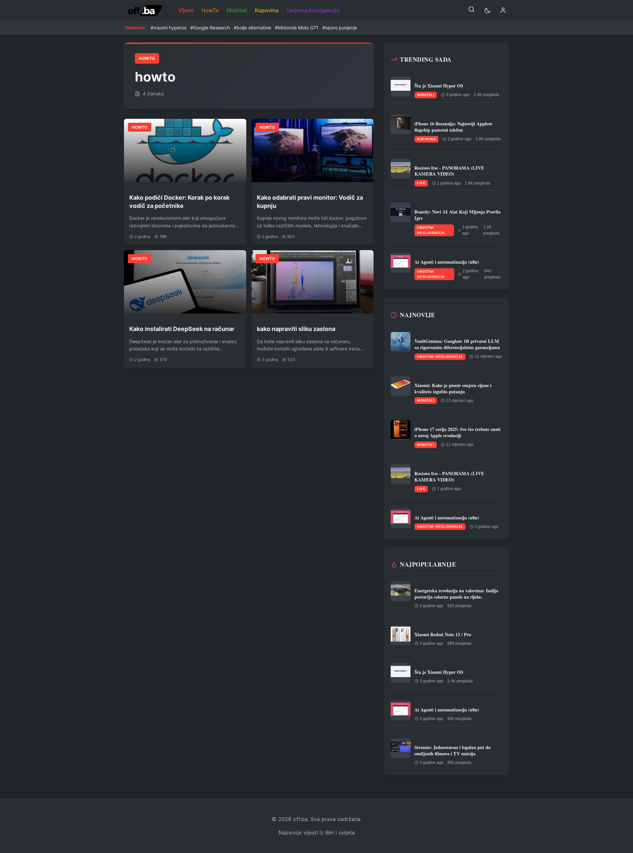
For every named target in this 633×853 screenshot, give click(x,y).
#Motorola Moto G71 (296, 27)
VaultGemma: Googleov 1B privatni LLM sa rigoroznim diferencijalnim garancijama (457, 344)
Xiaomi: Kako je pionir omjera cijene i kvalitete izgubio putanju (453, 388)
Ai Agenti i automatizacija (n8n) (446, 261)
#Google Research (210, 27)
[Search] (471, 10)
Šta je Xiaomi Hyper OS (438, 85)
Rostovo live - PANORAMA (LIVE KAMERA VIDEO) (449, 171)
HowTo (210, 10)
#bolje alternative (252, 27)
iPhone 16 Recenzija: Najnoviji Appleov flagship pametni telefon (453, 126)
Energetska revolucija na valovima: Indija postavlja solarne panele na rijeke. (456, 593)
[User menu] (503, 10)
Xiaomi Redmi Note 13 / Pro (442, 634)
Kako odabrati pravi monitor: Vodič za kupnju (310, 201)
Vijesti (186, 10)
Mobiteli (237, 10)
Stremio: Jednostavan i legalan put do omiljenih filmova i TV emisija (452, 750)
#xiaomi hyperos (168, 27)
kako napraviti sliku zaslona (296, 328)
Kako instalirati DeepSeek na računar (181, 328)
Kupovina (267, 10)
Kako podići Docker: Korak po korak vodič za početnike (179, 201)
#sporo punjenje (339, 27)
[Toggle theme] (487, 10)
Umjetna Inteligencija (312, 10)
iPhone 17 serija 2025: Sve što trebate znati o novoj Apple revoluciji (457, 432)
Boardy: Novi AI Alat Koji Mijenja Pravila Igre (457, 214)
